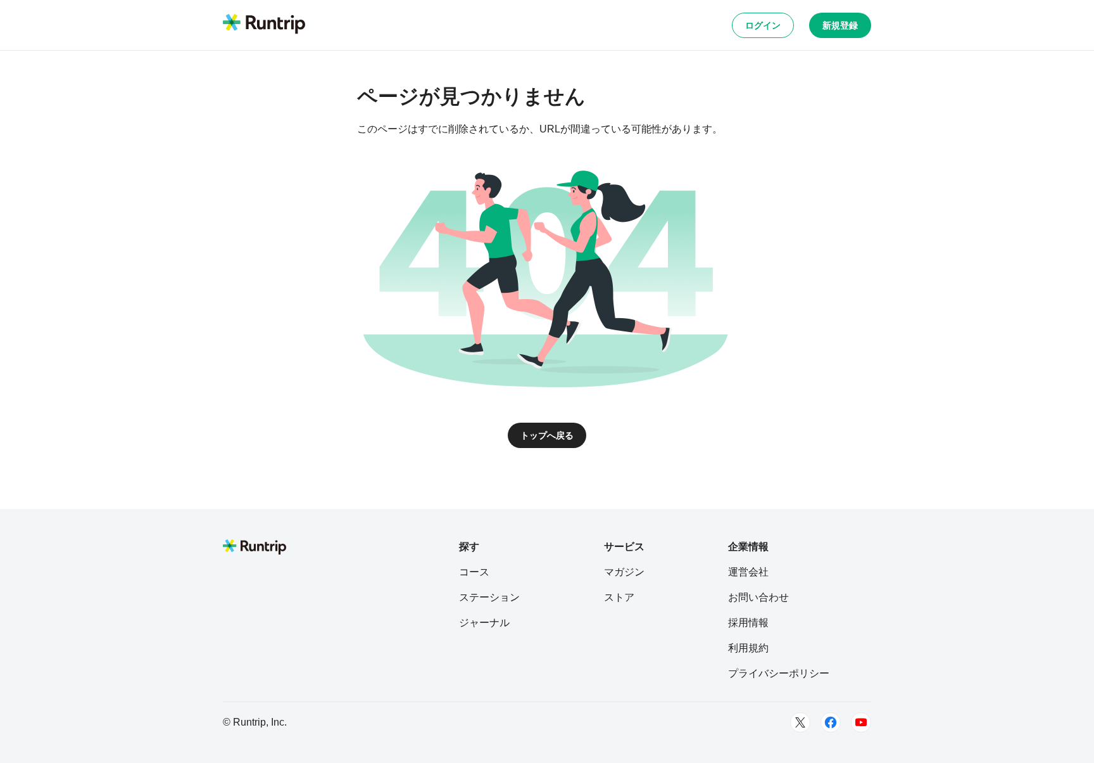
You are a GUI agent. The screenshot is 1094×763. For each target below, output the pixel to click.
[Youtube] (861, 722)
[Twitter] (800, 722)
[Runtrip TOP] (264, 24)
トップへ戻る (547, 435)
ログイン (763, 25)
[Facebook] (830, 722)
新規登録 (840, 25)
